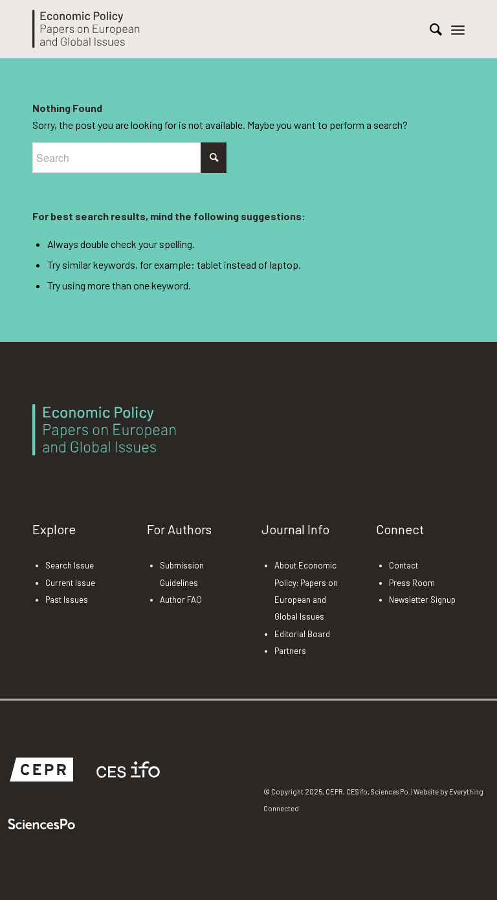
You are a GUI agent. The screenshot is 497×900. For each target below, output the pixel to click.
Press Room (412, 583)
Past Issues (66, 599)
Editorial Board (302, 634)
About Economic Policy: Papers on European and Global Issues (306, 591)
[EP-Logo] (86, 29)
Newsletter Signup (422, 599)
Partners (290, 651)
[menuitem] (429, 29)
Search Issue (69, 565)
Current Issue (70, 583)
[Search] (429, 29)
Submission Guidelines (182, 573)
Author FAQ (181, 599)
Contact (403, 565)
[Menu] (458, 29)
